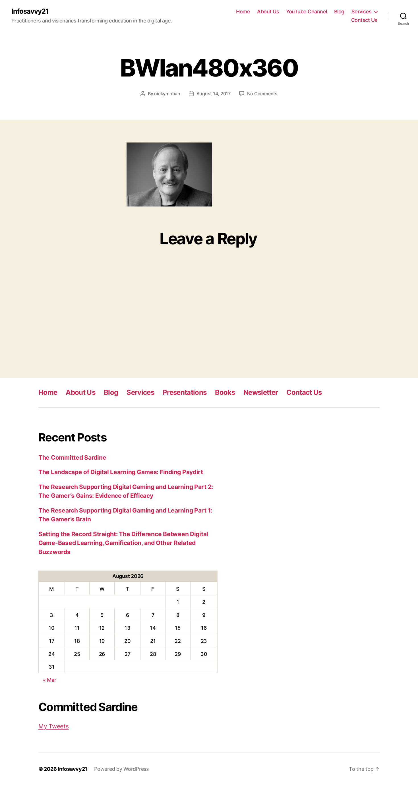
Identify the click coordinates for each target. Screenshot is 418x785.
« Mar (49, 680)
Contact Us (364, 20)
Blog (339, 12)
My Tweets (53, 726)
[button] (169, 174)
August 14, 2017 (213, 93)
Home (243, 12)
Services (361, 12)
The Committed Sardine (72, 457)
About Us (268, 12)
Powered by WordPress (121, 769)
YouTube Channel (306, 12)
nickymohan (167, 93)
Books (225, 392)
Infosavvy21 (30, 11)
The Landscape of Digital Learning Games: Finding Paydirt (120, 472)
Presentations (184, 392)
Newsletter (260, 392)
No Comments (262, 93)
